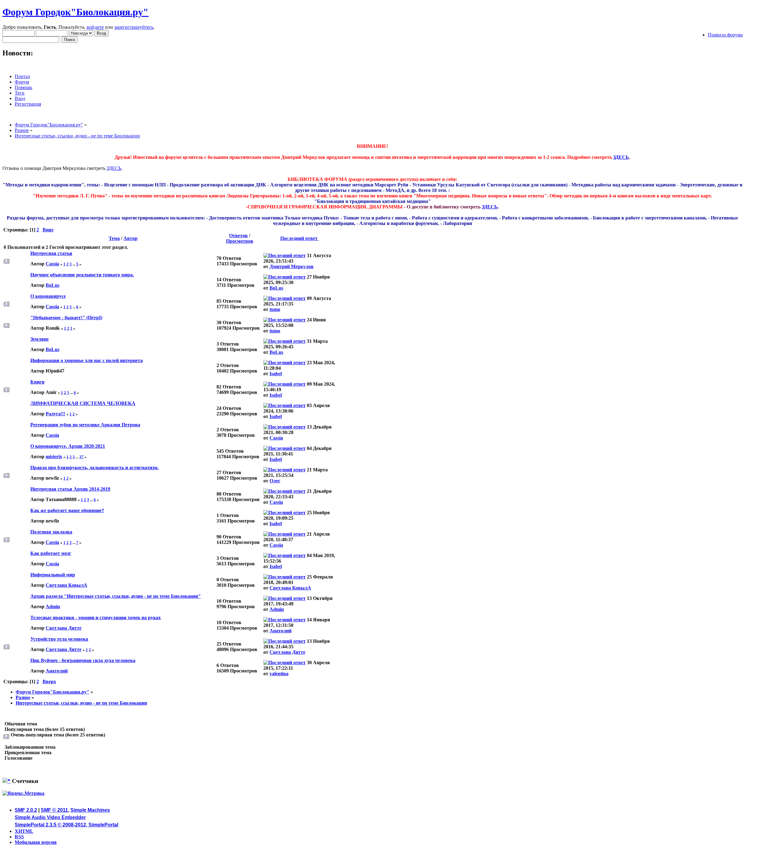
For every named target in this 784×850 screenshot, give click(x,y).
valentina (279, 673)
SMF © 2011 (54, 810)
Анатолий (281, 630)
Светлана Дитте (63, 628)
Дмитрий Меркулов (292, 266)
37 (81, 457)
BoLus (52, 285)
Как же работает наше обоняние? (67, 510)
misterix (54, 456)
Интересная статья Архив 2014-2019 (70, 489)
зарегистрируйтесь (133, 27)
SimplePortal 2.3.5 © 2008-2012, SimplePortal (66, 824)
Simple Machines (90, 810)
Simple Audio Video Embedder (50, 817)
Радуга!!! (55, 413)
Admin (53, 606)
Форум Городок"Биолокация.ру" (75, 11)
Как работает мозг (50, 553)
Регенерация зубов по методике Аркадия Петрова (85, 424)
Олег (275, 480)
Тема (114, 238)
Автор (130, 238)
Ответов (238, 235)
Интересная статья (51, 253)
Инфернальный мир (52, 574)
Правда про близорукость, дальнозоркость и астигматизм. (94, 467)
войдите (95, 27)
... (74, 264)
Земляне (39, 339)
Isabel (276, 373)
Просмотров (239, 241)
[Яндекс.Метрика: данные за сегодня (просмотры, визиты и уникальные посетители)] (23, 793)
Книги (37, 381)
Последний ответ (299, 238)
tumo (275, 309)
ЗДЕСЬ (621, 157)
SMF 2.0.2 (26, 810)
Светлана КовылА (66, 585)
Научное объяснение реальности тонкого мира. (82, 274)
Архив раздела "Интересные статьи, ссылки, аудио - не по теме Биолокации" (115, 596)
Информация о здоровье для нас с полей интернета (86, 360)
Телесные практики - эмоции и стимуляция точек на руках (95, 617)
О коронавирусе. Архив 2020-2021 (67, 446)
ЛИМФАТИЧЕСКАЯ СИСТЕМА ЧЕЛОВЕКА (82, 403)
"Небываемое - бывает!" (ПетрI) (66, 317)
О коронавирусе (48, 296)
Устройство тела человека (59, 639)
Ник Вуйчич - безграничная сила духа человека (82, 660)
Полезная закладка (51, 531)
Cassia (52, 263)
